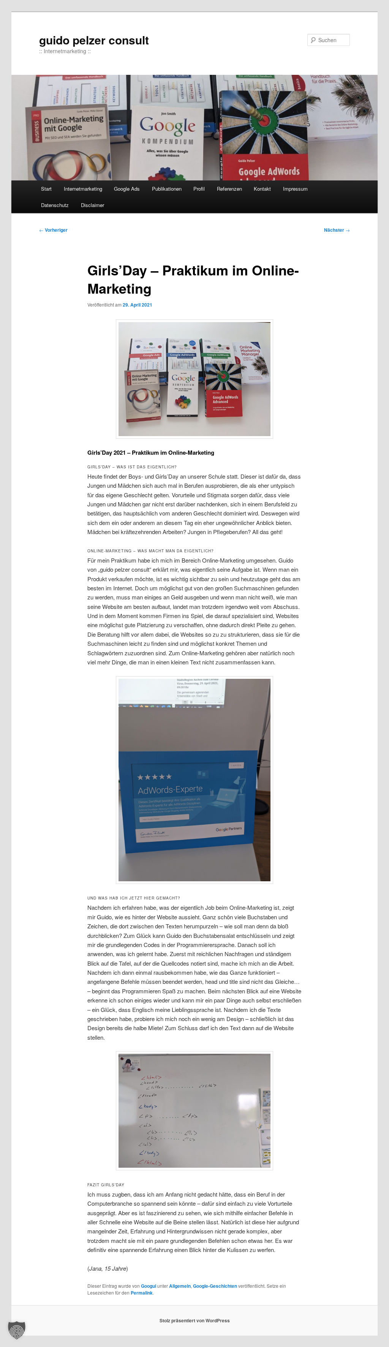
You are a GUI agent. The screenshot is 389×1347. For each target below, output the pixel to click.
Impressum (295, 188)
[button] (16, 1330)
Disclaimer (92, 205)
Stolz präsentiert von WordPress (195, 1320)
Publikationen (167, 188)
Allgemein (180, 1285)
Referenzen (229, 188)
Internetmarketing (83, 188)
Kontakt (262, 188)
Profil (199, 188)
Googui (148, 1285)
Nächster (337, 229)
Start (46, 188)
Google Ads (127, 188)
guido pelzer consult (94, 40)
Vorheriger (53, 229)
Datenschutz (55, 205)
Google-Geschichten (215, 1285)
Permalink (142, 1292)
